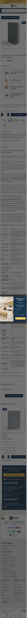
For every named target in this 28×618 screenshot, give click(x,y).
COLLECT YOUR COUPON (20, 318)
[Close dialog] (26, 297)
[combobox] (16, 315)
